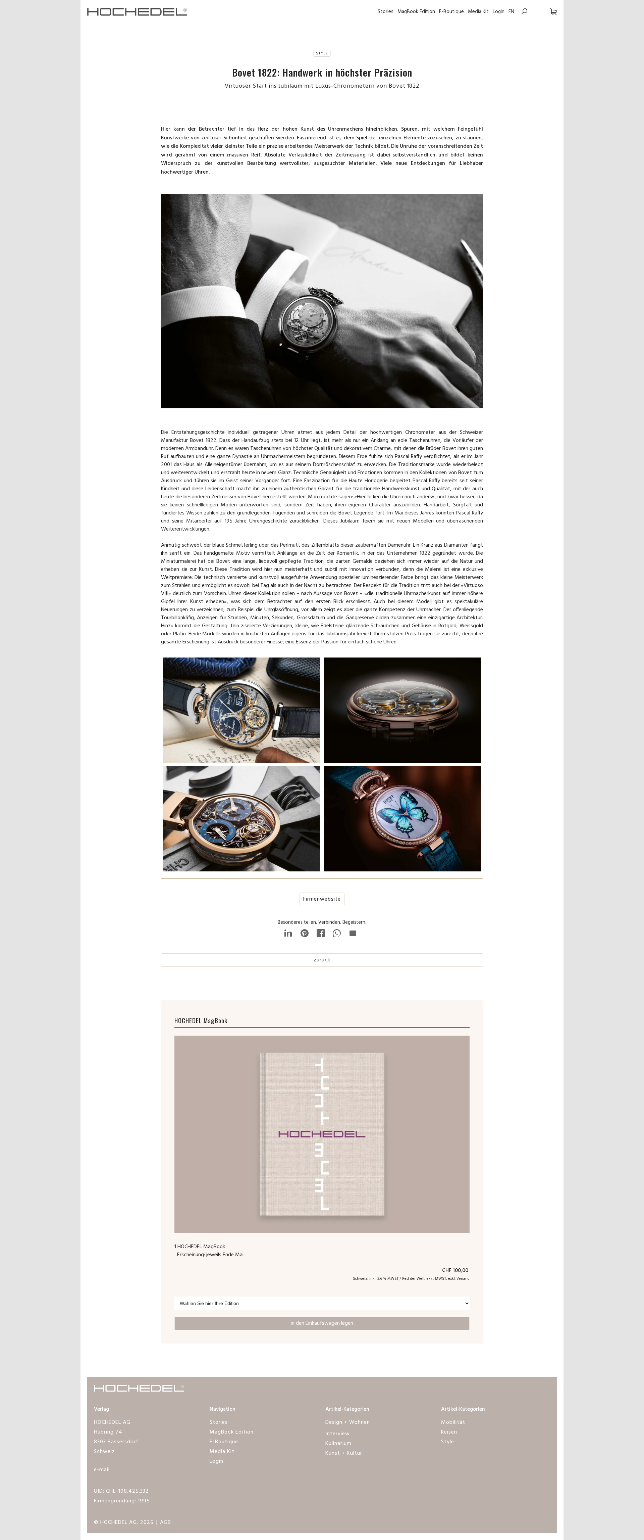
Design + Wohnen (347, 1422)
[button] (547, 11)
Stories (385, 12)
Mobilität (453, 1422)
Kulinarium (338, 1443)
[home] (137, 11)
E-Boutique (451, 12)
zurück (322, 960)
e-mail (102, 1469)
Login (498, 12)
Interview (337, 1434)
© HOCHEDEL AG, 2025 (124, 1522)
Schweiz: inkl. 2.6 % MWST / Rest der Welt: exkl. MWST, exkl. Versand (411, 1279)
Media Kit (478, 12)
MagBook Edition (416, 12)
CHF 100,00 (456, 1270)
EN (511, 12)
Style (447, 1442)
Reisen (449, 1432)
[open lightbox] (241, 712)
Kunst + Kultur (343, 1453)
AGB (165, 1522)
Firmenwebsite (322, 899)
